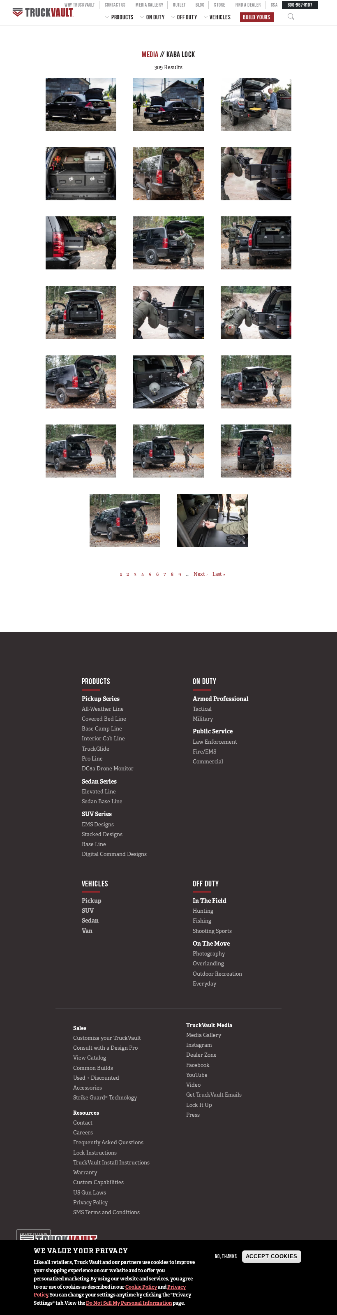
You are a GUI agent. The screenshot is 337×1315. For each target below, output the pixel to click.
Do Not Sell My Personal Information (129, 1303)
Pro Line (92, 758)
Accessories (87, 1087)
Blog (200, 4)
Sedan (90, 920)
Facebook (198, 1065)
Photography (209, 953)
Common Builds (93, 1068)
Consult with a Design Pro (105, 1047)
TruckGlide (95, 748)
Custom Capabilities (98, 1182)
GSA (274, 4)
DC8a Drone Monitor (108, 768)
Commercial (208, 761)
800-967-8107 (300, 4)
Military (203, 718)
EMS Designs (98, 824)
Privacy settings (33, 1234)
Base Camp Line (102, 728)
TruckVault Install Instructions (111, 1162)
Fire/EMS (204, 751)
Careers (83, 1132)
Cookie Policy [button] (141, 1287)
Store (219, 4)
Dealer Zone (201, 1054)
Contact (82, 1122)
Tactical (202, 708)
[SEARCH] (293, 17)
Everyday (204, 983)
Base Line (94, 844)
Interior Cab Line (103, 738)
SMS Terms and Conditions (106, 1212)
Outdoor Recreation (217, 973)
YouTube (197, 1074)
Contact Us (115, 4)
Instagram (199, 1044)
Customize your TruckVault (107, 1037)
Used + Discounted (96, 1077)
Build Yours (256, 17)
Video (193, 1084)
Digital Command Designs (114, 854)
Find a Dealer (248, 4)
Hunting (203, 910)
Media (150, 54)
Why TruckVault (80, 4)
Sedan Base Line (102, 801)
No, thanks (226, 1256)
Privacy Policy (90, 1202)
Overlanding (208, 963)
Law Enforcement (215, 741)
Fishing (202, 920)
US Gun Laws (89, 1192)
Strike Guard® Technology (105, 1097)
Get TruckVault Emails (214, 1094)
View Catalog (89, 1057)
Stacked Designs (102, 834)
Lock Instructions (95, 1152)
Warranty (85, 1172)
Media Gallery (149, 4)
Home (44, 12)
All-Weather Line (103, 708)
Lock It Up (199, 1105)
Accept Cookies (272, 1256)
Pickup (92, 900)
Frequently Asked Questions (108, 1142)
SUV (88, 910)
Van (87, 931)
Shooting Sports (212, 931)
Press (193, 1114)
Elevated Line (99, 791)
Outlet (179, 4)
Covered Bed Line (104, 718)
